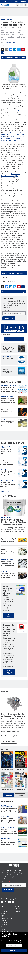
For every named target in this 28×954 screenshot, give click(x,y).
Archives (20, 795)
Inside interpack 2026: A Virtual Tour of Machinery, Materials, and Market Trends (9, 810)
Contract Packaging (8, 827)
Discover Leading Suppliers (7, 359)
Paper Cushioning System (10, 732)
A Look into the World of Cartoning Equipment (8, 473)
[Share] (10, 49)
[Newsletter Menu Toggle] (17, 4)
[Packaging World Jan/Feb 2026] (21, 780)
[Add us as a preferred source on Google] (2, 52)
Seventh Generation (9, 281)
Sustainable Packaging (8, 385)
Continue (14, 950)
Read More (8, 615)
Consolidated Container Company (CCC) (10, 175)
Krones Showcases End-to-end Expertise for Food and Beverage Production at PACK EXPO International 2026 (13, 716)
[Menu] (25, 4)
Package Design (6, 517)
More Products (9, 742)
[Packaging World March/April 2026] (7, 780)
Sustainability (7, 19)
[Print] (2, 49)
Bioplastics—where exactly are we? (8, 411)
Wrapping (4, 536)
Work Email (6, 310)
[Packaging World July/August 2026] (7, 759)
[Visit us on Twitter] (5, 902)
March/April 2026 (7, 789)
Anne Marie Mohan (10, 43)
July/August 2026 (7, 769)
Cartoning (4, 469)
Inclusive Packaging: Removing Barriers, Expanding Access (8, 820)
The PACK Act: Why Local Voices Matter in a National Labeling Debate (8, 575)
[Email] (6, 49)
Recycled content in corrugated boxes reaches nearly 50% (8, 400)
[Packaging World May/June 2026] (21, 759)
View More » (5, 491)
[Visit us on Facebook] (2, 902)
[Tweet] (19, 49)
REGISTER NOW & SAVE (9, 672)
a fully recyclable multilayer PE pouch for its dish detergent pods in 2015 (14, 134)
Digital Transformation (6, 805)
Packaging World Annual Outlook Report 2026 (7, 371)
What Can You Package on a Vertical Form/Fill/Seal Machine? (6, 451)
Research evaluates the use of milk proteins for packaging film (8, 423)
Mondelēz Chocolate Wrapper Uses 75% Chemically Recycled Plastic (8, 540)
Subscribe (8, 795)
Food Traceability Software (11, 736)
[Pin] (23, 49)
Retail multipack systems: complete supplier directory (8, 842)
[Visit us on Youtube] (13, 902)
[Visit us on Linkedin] (9, 902)
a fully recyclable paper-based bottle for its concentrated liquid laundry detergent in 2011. (13, 138)
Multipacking (5, 839)
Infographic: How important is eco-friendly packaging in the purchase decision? (8, 389)
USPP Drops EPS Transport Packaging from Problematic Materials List (8, 563)
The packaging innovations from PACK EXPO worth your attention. (8, 349)
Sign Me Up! (9, 318)
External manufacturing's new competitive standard (9, 831)
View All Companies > (14, 339)
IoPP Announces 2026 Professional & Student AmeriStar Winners (14, 522)
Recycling (4, 548)
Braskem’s (18, 111)
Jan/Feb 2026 (21, 789)
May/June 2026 (20, 769)
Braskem (5, 277)
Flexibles (4, 419)
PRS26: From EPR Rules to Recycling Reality (7, 551)
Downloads (5, 816)
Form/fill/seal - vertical (6, 447)
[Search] (21, 4)
